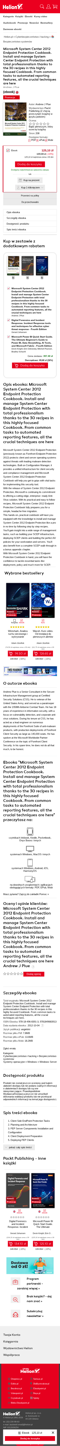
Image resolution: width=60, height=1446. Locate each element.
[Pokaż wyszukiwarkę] (42, 6)
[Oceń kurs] (13, 973)
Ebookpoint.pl (39, 1388)
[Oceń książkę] (40, 123)
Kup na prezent (31, 180)
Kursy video (40, 16)
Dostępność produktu (18, 223)
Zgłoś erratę (9, 1048)
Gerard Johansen (19, 332)
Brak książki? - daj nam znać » (39, 1299)
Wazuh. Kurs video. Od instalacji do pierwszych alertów (43, 634)
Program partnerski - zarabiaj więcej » (30, 1283)
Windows (32, 1061)
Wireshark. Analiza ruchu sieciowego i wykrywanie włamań (18, 635)
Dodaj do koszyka (29, 164)
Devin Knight (17, 349)
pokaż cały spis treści (20, 1147)
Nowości (34, 23)
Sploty (36, 1398)
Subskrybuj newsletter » (35, 1313)
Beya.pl (36, 1393)
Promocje (23, 23)
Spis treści (16, 229)
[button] (53, 599)
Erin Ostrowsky (30, 349)
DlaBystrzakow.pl (41, 1384)
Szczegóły (16, 218)
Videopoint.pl (17, 1393)
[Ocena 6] (47, 123)
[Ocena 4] (40, 123)
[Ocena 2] (33, 123)
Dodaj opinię (34, 974)
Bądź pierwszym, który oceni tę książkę (41, 128)
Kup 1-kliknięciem (30, 187)
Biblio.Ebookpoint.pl (20, 1403)
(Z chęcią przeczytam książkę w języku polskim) (40, 114)
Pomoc (43, 894)
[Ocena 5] (44, 123)
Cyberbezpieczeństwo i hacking (19, 1056)
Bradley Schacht (19, 352)
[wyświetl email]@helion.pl (21, 1425)
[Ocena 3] (37, 123)
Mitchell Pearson (44, 349)
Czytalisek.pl (17, 1398)
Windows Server (48, 1061)
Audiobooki (9, 23)
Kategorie (8, 16)
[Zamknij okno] (53, 1433)
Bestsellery (46, 23)
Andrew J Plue (43, 104)
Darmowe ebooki (12, 29)
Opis (13, 212)
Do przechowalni (30, 202)
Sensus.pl (38, 1379)
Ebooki (28, 16)
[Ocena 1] (30, 123)
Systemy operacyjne (14, 1061)
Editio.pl (14, 1384)
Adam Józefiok (17, 643)
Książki (19, 16)
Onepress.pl (16, 1379)
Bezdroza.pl (16, 1388)
